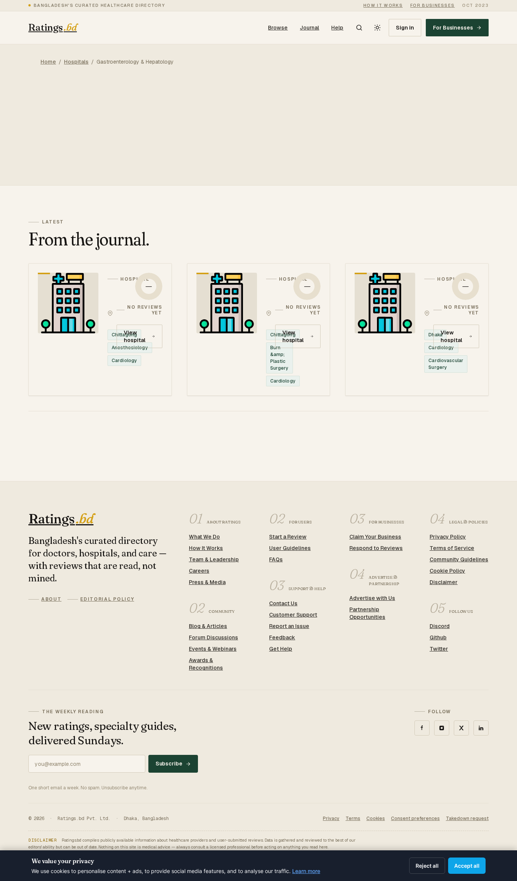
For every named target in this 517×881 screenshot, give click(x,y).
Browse (278, 27)
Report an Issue (289, 626)
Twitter (439, 648)
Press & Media (207, 582)
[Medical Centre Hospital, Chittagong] (258, 329)
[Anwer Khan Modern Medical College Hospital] (417, 329)
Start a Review (288, 536)
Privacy (331, 818)
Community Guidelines (459, 559)
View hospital (134, 336)
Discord (440, 626)
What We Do (204, 536)
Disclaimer (444, 582)
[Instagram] (441, 728)
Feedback (282, 637)
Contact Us (283, 603)
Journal (309, 27)
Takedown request (467, 818)
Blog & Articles (208, 626)
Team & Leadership (214, 559)
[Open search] (359, 27)
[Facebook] (422, 728)
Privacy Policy (448, 536)
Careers (199, 570)
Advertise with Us (372, 598)
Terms (353, 818)
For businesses (432, 5)
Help (337, 27)
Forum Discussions (213, 637)
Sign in (405, 27)
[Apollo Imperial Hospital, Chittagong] (100, 329)
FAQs (276, 559)
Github (438, 637)
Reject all (427, 865)
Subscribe (169, 763)
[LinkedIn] (481, 728)
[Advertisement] (258, 132)
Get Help (280, 648)
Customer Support (293, 614)
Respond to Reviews (376, 548)
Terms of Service (452, 548)
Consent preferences (415, 818)
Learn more (306, 871)
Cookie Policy (447, 570)
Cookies (375, 818)
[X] (461, 728)
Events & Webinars (213, 648)
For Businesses (453, 27)
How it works (383, 5)
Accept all (467, 865)
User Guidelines (290, 548)
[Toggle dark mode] (377, 27)
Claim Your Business (375, 536)
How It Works (206, 548)
